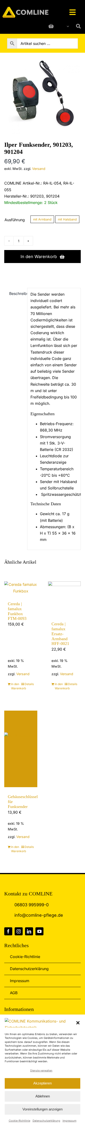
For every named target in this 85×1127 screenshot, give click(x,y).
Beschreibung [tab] (16, 293)
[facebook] (8, 931)
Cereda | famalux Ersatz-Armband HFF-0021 (60, 634)
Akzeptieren (42, 1083)
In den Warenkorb (39, 256)
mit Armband (42, 219)
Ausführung (14, 219)
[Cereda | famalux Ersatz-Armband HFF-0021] (64, 598)
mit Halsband (67, 219)
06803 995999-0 (31, 904)
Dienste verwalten (41, 1070)
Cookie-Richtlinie (19, 1120)
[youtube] (39, 931)
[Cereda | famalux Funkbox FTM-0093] (20, 588)
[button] (78, 1022)
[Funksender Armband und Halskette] (42, 96)
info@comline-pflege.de (38, 915)
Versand (38, 169)
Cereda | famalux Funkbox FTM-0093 (17, 611)
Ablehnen (42, 1096)
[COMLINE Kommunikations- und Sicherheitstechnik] (25, 8)
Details (29, 684)
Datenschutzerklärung (46, 1120)
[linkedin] (29, 931)
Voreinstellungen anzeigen (42, 1109)
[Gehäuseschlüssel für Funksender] (20, 749)
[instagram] (19, 931)
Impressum (69, 1120)
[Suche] (78, 26)
